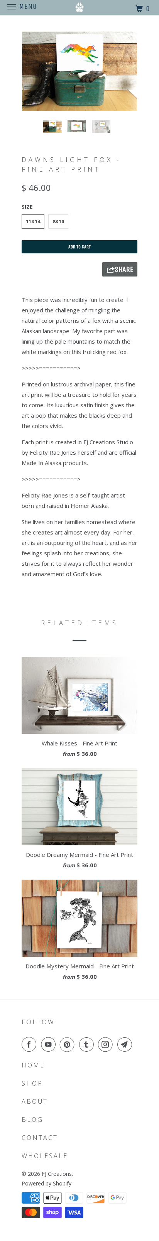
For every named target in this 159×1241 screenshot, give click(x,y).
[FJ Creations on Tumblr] (88, 1044)
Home (33, 1065)
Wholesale (45, 1156)
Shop (32, 1083)
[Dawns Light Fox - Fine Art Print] (79, 71)
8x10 (58, 221)
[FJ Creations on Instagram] (107, 1044)
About (35, 1101)
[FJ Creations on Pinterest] (69, 1044)
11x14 (33, 221)
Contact (40, 1137)
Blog (32, 1119)
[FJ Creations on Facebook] (30, 1044)
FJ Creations (57, 1173)
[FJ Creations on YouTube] (50, 1044)
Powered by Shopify (46, 1183)
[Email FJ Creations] (126, 1044)
